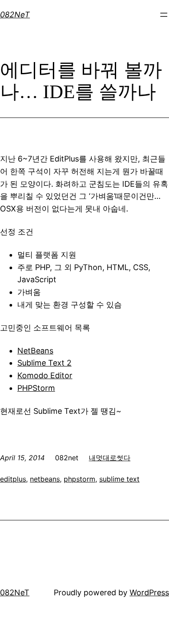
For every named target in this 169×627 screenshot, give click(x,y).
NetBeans (35, 350)
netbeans (45, 479)
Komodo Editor (44, 375)
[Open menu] (164, 15)
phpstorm (79, 479)
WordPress (149, 592)
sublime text (119, 479)
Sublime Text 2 (44, 362)
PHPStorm (36, 388)
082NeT (15, 14)
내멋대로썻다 (109, 457)
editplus (13, 479)
